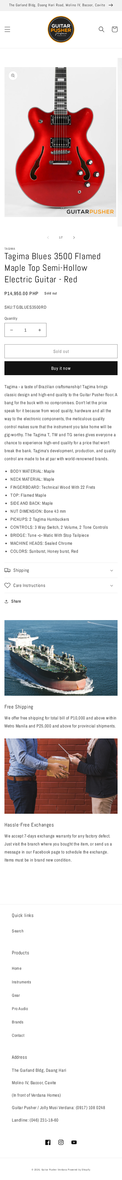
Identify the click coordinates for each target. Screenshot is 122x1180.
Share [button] (16, 601)
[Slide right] (74, 237)
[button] (7, 29)
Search (18, 931)
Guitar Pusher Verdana (54, 1169)
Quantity (10, 318)
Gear (16, 995)
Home (16, 968)
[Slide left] (47, 237)
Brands (18, 1022)
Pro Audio (20, 1008)
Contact (18, 1035)
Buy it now (61, 368)
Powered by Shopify (79, 1169)
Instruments (21, 982)
